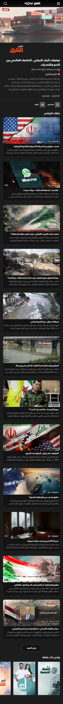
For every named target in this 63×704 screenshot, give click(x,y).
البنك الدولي (55, 96)
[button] (14, 37)
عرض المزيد (31, 648)
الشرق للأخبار (55, 141)
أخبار (49, 141)
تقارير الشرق (45, 96)
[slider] (31, 40)
